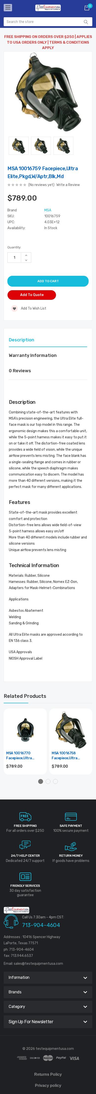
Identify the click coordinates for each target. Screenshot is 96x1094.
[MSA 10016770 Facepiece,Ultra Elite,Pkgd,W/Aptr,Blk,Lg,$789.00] (25, 730)
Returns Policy (48, 1074)
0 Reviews (20, 370)
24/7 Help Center (25, 855)
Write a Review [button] (68, 185)
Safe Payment (71, 826)
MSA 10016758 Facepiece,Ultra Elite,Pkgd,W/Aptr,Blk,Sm (71, 756)
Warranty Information (33, 355)
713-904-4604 (41, 925)
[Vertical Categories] (8, 7)
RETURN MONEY (70, 855)
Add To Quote (32, 295)
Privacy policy (48, 1085)
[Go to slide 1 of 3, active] (40, 781)
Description (21, 340)
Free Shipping (25, 826)
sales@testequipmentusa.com (38, 964)
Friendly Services (25, 886)
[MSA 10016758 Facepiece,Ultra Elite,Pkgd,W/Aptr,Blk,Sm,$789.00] (71, 730)
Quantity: (14, 247)
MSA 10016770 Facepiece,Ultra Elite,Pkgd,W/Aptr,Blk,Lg (25, 756)
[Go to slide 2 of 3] (48, 781)
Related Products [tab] (25, 696)
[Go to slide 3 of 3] (55, 781)
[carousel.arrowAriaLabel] (25, 817)
